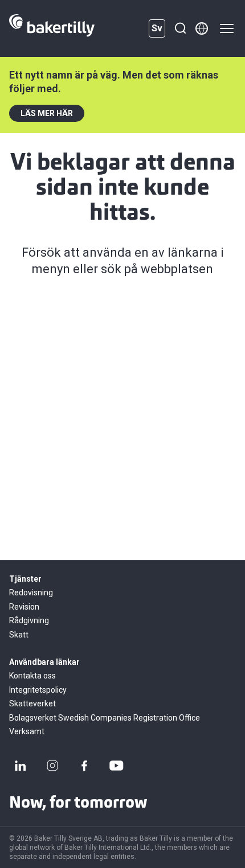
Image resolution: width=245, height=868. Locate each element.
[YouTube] (116, 765)
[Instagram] (52, 765)
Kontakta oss (32, 675)
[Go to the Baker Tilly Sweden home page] (52, 28)
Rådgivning (29, 620)
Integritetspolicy (38, 689)
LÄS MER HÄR (47, 113)
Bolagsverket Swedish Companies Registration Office (104, 717)
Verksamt (26, 731)
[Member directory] (202, 28)
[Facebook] (84, 765)
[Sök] (180, 28)
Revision (24, 606)
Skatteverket (32, 703)
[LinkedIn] (20, 765)
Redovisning (31, 592)
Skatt (18, 634)
